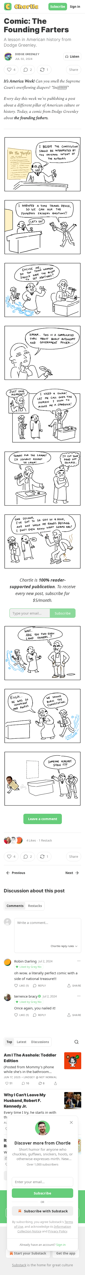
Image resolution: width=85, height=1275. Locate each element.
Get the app (65, 1253)
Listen (74, 56)
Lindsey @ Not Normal (40, 1077)
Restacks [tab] (35, 906)
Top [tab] (9, 1042)
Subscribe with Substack (46, 1211)
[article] (42, 1069)
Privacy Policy (57, 1231)
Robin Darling (25, 961)
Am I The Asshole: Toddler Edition (30, 1058)
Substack (19, 1265)
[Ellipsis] (79, 961)
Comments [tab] (15, 906)
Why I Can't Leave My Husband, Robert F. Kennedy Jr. (25, 1101)
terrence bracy (26, 996)
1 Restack (45, 840)
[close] (71, 1122)
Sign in (75, 6)
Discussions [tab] (40, 1042)
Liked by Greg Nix (31, 966)
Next (69, 873)
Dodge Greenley (27, 54)
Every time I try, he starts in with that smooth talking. (30, 1114)
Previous (18, 873)
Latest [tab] (21, 1042)
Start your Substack (30, 1253)
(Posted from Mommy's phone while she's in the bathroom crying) (29, 1069)
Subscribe (57, 6)
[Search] (76, 1042)
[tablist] (24, 906)
